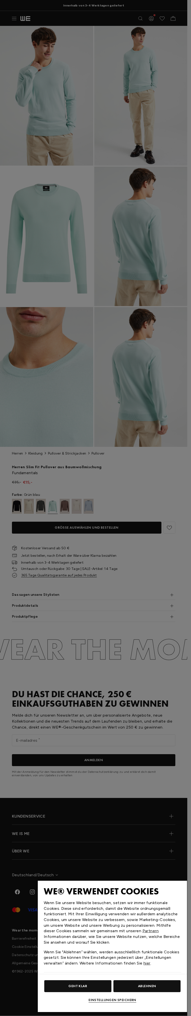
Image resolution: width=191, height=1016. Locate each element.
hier (146, 963)
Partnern (151, 930)
